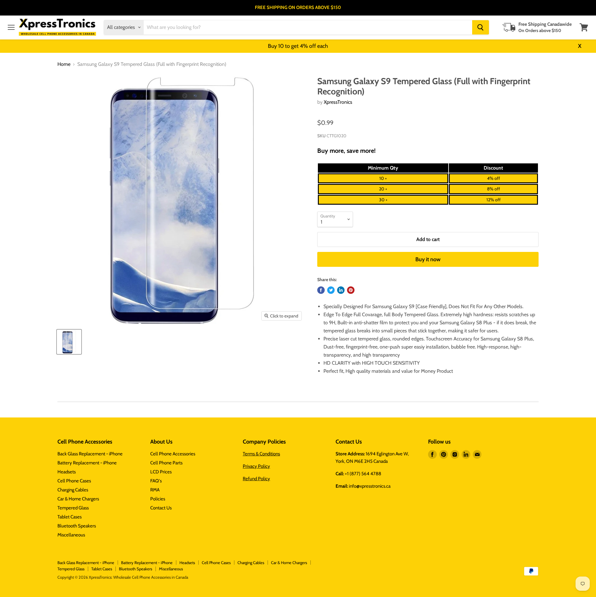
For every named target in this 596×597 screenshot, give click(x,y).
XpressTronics (338, 102)
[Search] (480, 27)
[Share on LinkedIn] (341, 290)
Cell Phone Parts (166, 463)
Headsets (66, 472)
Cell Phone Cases (74, 481)
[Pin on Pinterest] (350, 290)
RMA (155, 490)
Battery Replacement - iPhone (87, 463)
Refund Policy (256, 478)
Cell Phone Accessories (172, 454)
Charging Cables (72, 490)
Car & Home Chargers (78, 499)
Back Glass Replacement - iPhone (90, 454)
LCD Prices (161, 472)
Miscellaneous (71, 535)
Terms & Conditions (261, 454)
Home (63, 64)
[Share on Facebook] (321, 290)
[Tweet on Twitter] (331, 290)
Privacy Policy (256, 466)
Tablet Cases (69, 517)
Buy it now (427, 259)
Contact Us (161, 508)
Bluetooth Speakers (76, 526)
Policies (157, 499)
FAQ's (156, 481)
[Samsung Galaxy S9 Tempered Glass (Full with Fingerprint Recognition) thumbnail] (69, 342)
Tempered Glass (73, 508)
